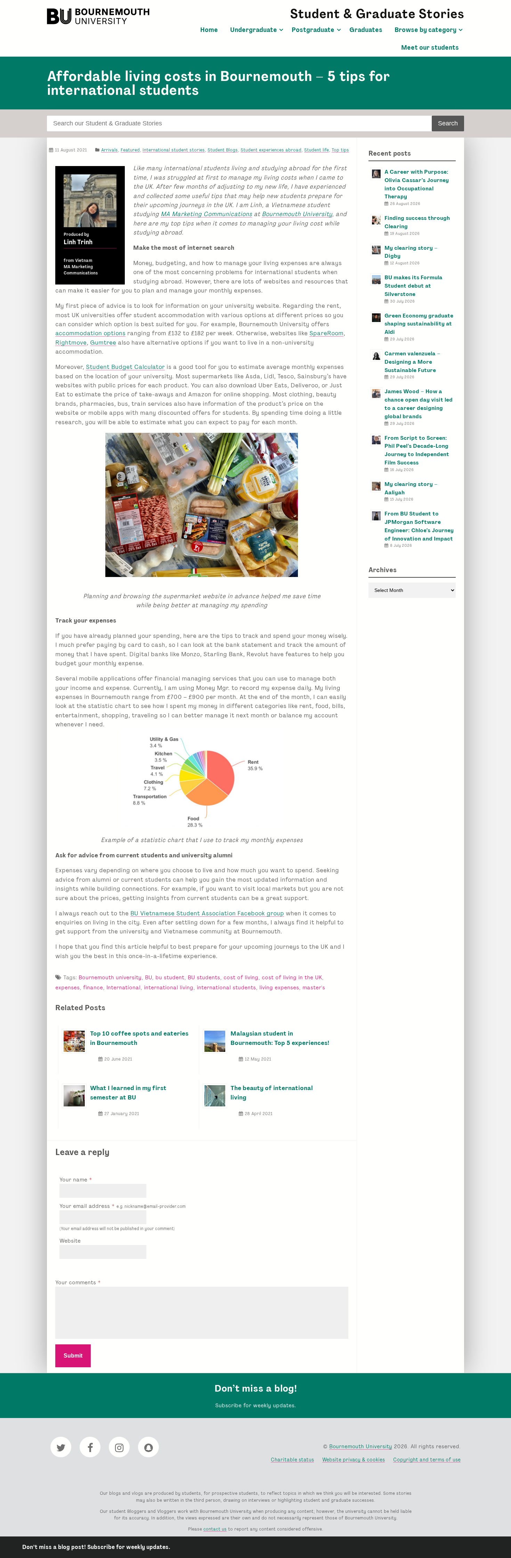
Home (209, 30)
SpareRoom (326, 333)
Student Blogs (223, 150)
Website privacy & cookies (353, 1459)
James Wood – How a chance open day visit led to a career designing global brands (418, 404)
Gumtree (103, 342)
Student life (316, 150)
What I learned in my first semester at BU (128, 1092)
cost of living (241, 977)
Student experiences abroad (271, 150)
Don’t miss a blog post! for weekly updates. (96, 1547)
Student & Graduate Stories (377, 14)
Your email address (122, 1206)
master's (313, 987)
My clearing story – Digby (411, 252)
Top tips (340, 150)
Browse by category (425, 30)
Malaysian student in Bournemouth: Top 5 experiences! (279, 1037)
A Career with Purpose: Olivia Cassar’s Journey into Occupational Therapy (416, 184)
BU (148, 977)
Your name (74, 1179)
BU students (204, 977)
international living (168, 987)
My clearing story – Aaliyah (411, 488)
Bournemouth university (110, 977)
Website (70, 1240)
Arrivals (109, 150)
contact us (215, 1529)
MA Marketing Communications (206, 214)
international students (226, 987)
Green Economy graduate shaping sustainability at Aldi (418, 324)
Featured (130, 150)
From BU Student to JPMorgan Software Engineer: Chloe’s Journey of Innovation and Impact (419, 526)
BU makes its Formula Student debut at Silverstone (413, 286)
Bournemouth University (99, 16)
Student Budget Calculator (125, 367)
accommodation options (90, 333)
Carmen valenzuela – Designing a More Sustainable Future (412, 362)
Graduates (365, 30)
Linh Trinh (78, 242)
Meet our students (430, 47)
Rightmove (71, 342)
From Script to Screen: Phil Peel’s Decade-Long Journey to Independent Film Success (416, 450)
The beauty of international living (271, 1092)
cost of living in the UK (292, 977)
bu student (169, 977)
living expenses (279, 987)
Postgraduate (313, 30)
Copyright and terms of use (427, 1459)
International (123, 987)
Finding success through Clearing (417, 222)
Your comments (76, 1282)
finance (93, 987)
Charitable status (292, 1459)
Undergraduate (253, 30)
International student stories (174, 150)
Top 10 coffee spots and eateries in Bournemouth (139, 1037)
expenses (67, 987)
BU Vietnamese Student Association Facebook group (207, 913)
